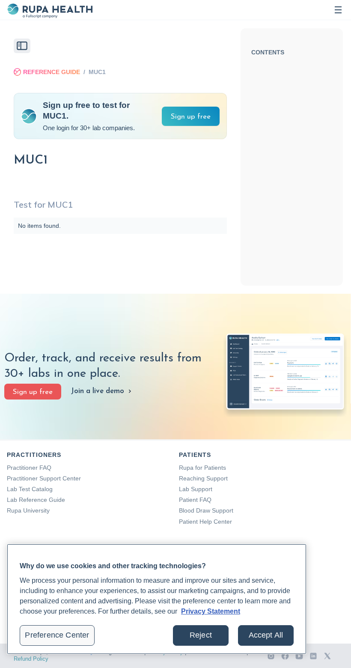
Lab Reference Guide (36, 499)
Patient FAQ (195, 499)
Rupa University (28, 510)
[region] (156, 599)
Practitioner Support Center (44, 478)
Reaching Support (203, 478)
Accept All (266, 635)
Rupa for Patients (202, 467)
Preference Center (57, 635)
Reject (201, 635)
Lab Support (195, 489)
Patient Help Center (205, 521)
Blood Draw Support (206, 510)
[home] (49, 10)
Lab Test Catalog (30, 489)
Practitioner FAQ (29, 467)
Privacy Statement (210, 611)
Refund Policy (31, 659)
